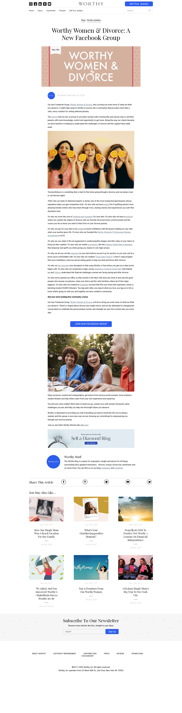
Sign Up (112, 631)
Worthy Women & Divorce (81, 104)
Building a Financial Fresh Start (108, 269)
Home (31, 11)
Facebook (118, 468)
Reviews (120, 653)
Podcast (62, 11)
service (54, 117)
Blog (83, 20)
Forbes (57, 272)
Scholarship (87, 656)
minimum (74, 253)
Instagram (84, 285)
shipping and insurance (83, 216)
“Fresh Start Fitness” (104, 257)
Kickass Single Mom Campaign (118, 244)
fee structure (63, 265)
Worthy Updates (94, 20)
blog (107, 204)
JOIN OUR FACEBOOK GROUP (91, 324)
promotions (93, 244)
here (86, 425)
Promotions (137, 653)
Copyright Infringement (64, 653)
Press (106, 653)
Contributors (90, 653)
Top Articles (50, 11)
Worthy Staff (65, 95)
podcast (129, 216)
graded (81, 229)
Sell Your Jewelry (139, 3)
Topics (40, 11)
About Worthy (39, 653)
